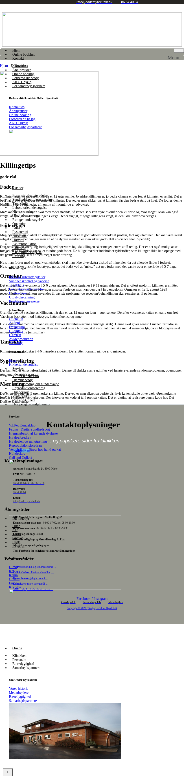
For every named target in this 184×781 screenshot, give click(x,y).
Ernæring (19, 256)
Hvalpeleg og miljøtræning (31, 404)
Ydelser (17, 188)
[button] (176, 57)
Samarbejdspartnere (26, 668)
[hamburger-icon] (179, 50)
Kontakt (18, 58)
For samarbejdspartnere (28, 86)
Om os (17, 648)
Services (18, 368)
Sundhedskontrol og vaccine (32, 199)
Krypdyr (18, 546)
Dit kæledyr (20, 518)
